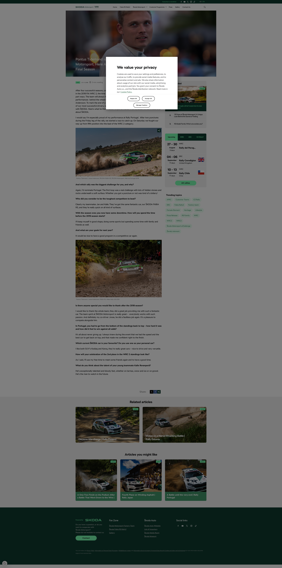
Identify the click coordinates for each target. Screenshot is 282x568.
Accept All (148, 98)
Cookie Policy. (126, 92)
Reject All (133, 98)
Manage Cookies (141, 105)
